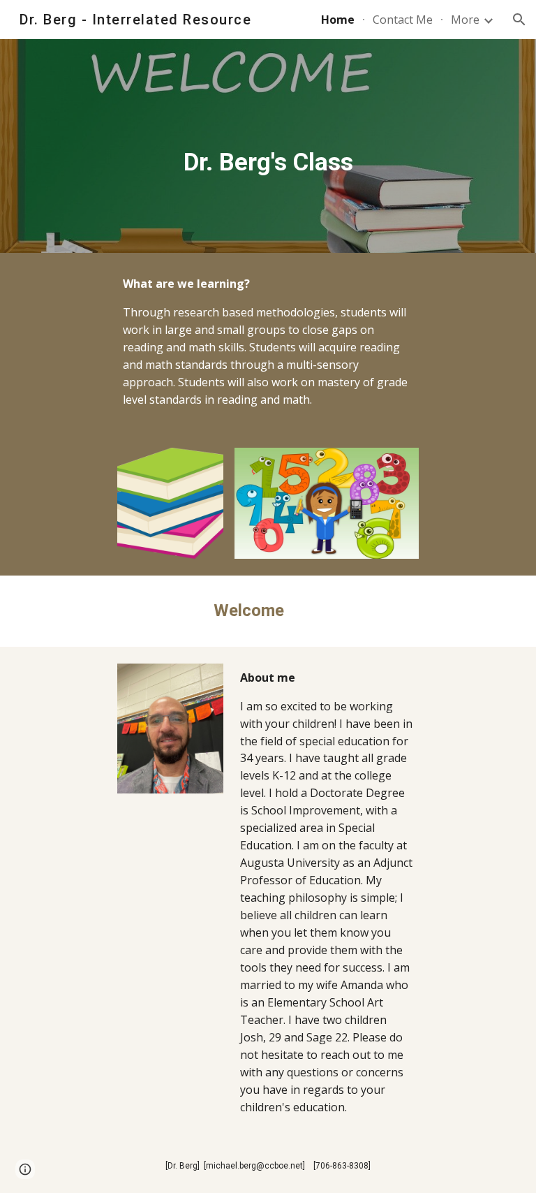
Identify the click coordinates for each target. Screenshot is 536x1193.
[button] (519, 19)
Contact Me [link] (403, 19)
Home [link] (338, 19)
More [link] (465, 19)
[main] (267, 146)
